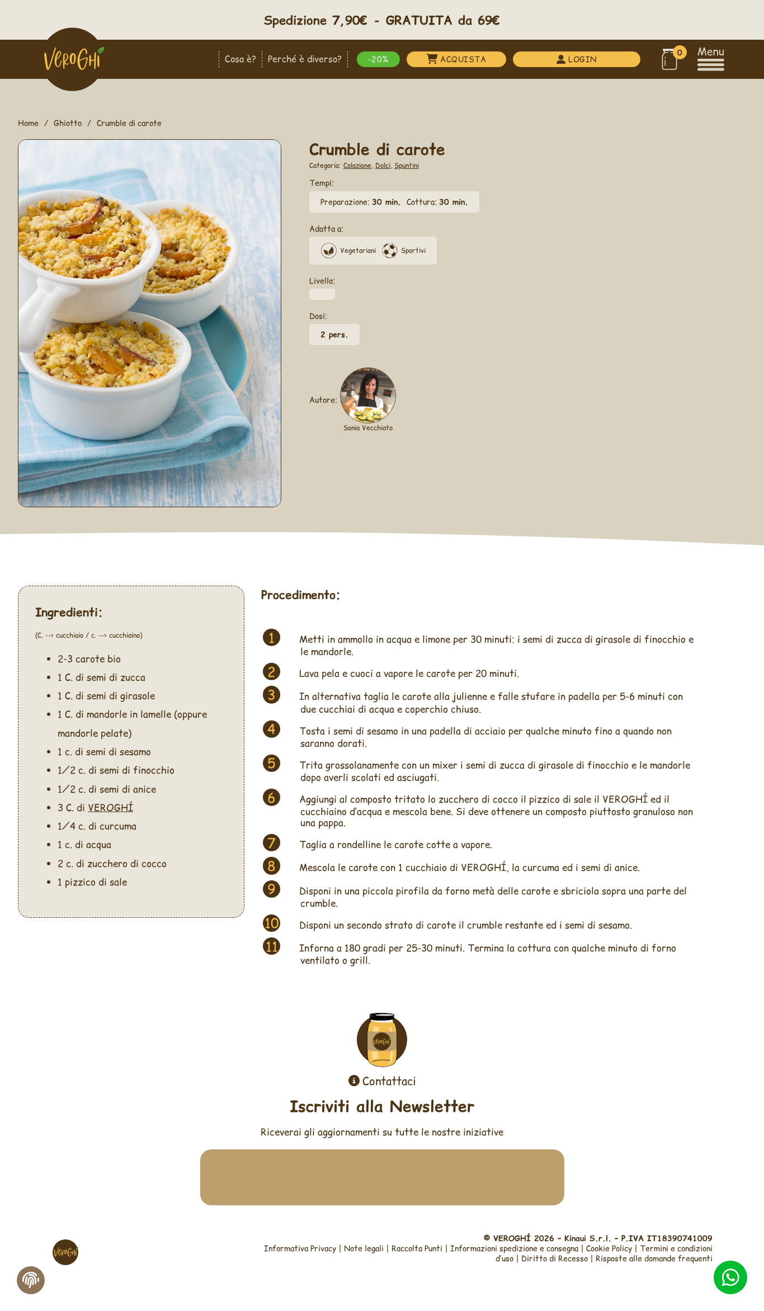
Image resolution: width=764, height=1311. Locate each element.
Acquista (463, 59)
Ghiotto (68, 123)
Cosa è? (240, 59)
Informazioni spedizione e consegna (514, 1248)
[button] (669, 59)
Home (28, 123)
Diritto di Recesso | (558, 1258)
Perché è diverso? (305, 59)
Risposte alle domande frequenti (654, 1258)
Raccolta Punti (417, 1248)
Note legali (364, 1248)
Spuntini (406, 165)
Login (582, 59)
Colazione (357, 165)
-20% (378, 59)
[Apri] (710, 59)
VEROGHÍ (110, 807)
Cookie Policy (609, 1248)
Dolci (382, 165)
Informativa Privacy (300, 1248)
